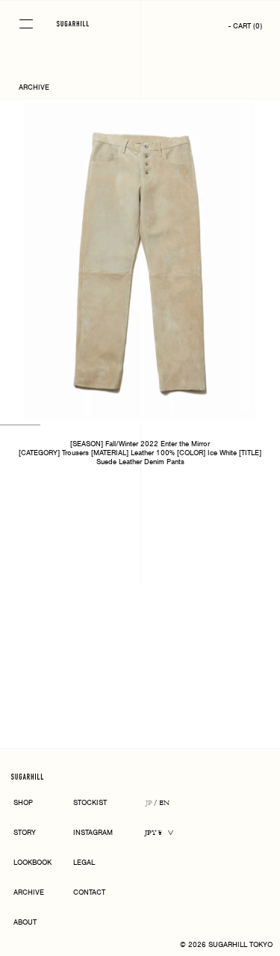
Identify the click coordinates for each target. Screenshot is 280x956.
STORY (24, 833)
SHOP (23, 803)
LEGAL (84, 863)
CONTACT (89, 893)
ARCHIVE (28, 893)
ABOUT (25, 923)
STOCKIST (90, 803)
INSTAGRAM (93, 833)
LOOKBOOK (32, 863)
